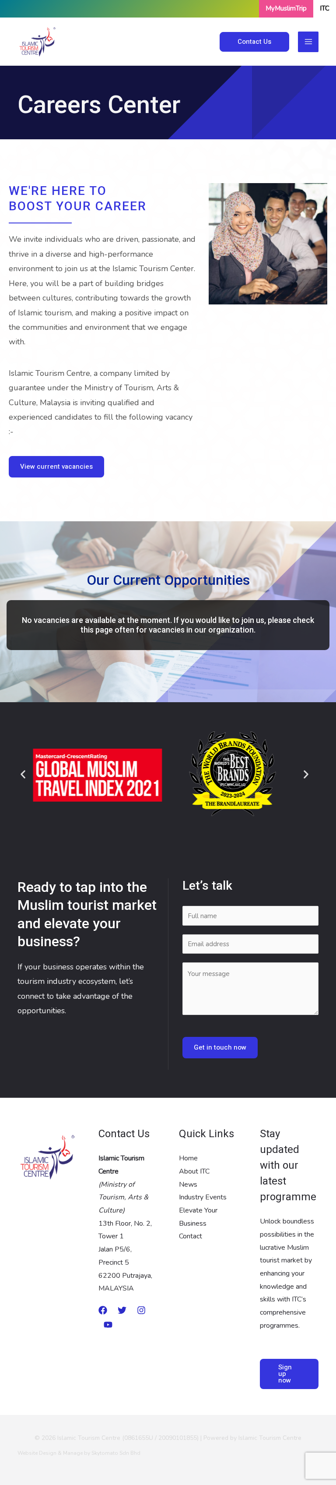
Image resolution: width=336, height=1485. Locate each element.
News (188, 1184)
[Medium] (102, 1310)
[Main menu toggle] (308, 42)
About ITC (194, 1171)
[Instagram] (141, 1310)
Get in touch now (220, 1047)
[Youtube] (108, 1324)
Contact (190, 1236)
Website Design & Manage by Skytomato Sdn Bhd (79, 1453)
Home (188, 1158)
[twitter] (122, 1310)
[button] (254, 42)
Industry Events (203, 1197)
